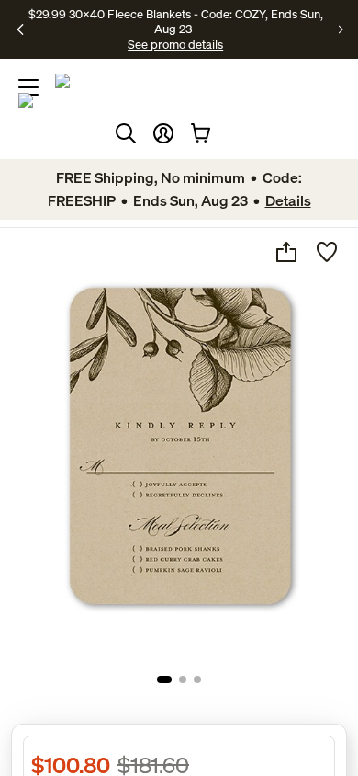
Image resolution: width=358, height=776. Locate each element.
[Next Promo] (341, 29)
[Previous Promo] (21, 29)
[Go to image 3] (197, 679)
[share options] (286, 251)
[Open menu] (28, 87)
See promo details (175, 44)
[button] (163, 133)
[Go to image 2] (182, 679)
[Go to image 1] (164, 679)
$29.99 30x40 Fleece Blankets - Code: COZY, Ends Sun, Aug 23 (175, 21)
